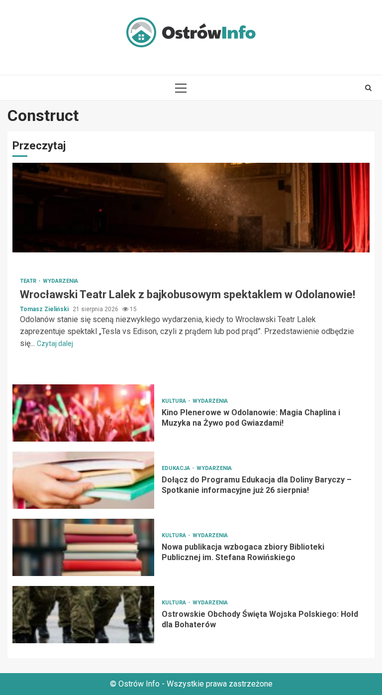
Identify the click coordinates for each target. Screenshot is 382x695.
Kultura (175, 401)
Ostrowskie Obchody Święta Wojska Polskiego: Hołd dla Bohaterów (83, 614)
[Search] (368, 87)
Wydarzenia (60, 281)
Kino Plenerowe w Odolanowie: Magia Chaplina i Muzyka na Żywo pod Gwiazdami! (83, 413)
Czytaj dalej (55, 344)
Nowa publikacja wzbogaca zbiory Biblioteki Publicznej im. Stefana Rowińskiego (83, 547)
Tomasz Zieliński (45, 309)
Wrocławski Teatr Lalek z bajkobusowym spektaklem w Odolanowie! (191, 207)
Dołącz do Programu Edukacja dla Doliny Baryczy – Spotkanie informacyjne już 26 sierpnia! (83, 480)
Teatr (29, 281)
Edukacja (176, 468)
